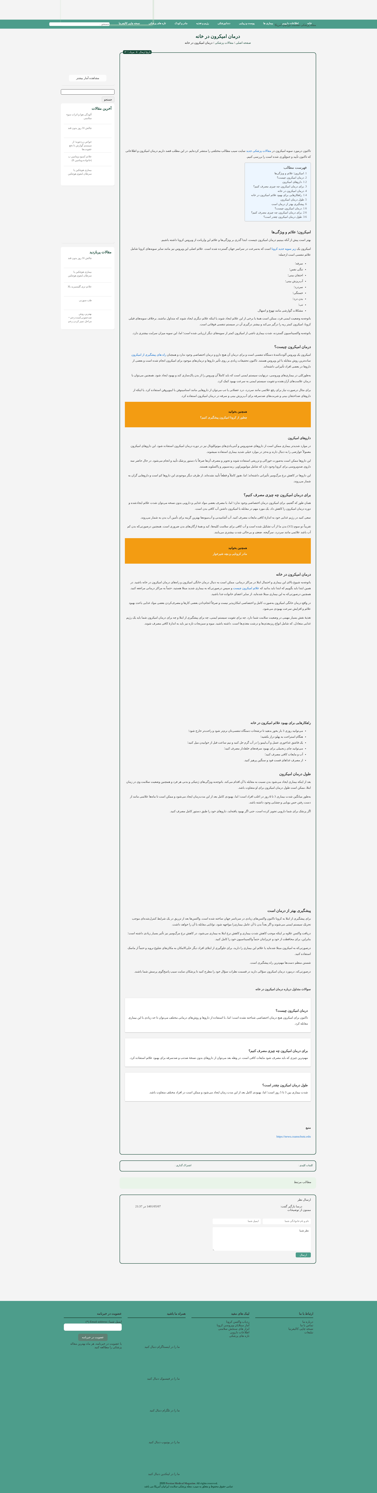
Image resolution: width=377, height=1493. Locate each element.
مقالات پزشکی (224, 42)
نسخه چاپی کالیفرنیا (129, 23)
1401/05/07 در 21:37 (148, 1206)
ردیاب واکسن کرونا (237, 1321)
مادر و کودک (181, 23)
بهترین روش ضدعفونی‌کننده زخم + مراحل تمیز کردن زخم (80, 317)
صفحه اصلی (243, 42)
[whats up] (142, 1166)
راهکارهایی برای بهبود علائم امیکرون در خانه (276, 195)
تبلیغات (308, 1332)
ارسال (303, 1254)
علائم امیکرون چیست (246, 588)
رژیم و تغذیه (202, 23)
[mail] (125, 1166)
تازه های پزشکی (157, 23)
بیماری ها (268, 23)
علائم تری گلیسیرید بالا (80, 286)
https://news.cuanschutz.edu (293, 1136)
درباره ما (307, 1321)
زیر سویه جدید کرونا (284, 248)
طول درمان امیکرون (292, 199)
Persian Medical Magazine (180, 1483)
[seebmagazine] (113, 24)
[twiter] (160, 1166)
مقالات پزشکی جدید (258, 150)
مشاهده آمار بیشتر (87, 78)
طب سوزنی (85, 300)
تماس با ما (306, 1325)
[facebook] (168, 1166)
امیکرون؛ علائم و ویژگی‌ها (289, 173)
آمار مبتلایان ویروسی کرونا (233, 1325)
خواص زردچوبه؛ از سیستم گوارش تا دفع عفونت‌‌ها (80, 145)
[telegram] (134, 1166)
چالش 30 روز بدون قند (80, 128)
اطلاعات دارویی (290, 23)
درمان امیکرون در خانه (291, 190)
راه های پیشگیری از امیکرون (148, 354)
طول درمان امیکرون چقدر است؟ (283, 216)
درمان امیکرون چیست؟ (290, 177)
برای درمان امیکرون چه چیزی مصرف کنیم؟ (278, 186)
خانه (309, 23)
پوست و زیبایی (247, 23)
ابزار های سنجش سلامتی (233, 1328)
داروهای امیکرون (292, 181)
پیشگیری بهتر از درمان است (288, 204)
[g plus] (151, 1166)
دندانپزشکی (224, 23)
